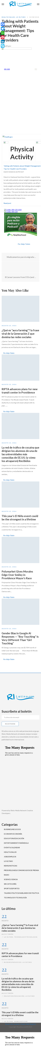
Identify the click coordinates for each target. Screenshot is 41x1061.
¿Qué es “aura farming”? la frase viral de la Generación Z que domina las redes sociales (20, 334)
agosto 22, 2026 (9, 325)
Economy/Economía (13, 834)
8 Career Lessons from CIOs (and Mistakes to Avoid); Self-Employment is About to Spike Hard (20, 277)
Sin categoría (10, 884)
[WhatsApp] (2, 33)
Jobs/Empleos (10, 857)
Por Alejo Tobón (24, 244)
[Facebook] (11, 244)
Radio (6, 875)
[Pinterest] (2, 37)
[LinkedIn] (2, 41)
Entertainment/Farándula (16, 843)
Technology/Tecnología (15, 898)
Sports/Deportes (11, 888)
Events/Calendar (12, 847)
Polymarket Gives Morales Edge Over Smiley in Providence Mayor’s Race (17, 575)
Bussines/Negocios (12, 829)
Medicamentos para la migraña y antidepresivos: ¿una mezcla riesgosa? (21, 257)
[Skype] (2, 46)
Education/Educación (14, 838)
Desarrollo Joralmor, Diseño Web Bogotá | (20, 1024)
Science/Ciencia (11, 879)
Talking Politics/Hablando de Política (21, 893)
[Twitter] (15, 244)
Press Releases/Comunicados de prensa (21, 870)
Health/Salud (8, 17)
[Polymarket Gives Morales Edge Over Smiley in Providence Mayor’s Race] (20, 550)
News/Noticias (10, 866)
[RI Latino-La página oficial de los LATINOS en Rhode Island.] (20, 4)
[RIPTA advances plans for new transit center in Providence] (20, 367)
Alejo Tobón (7, 934)
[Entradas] (20, 267)
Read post (7, 203)
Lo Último (21, 17)
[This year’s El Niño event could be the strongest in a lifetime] (20, 494)
